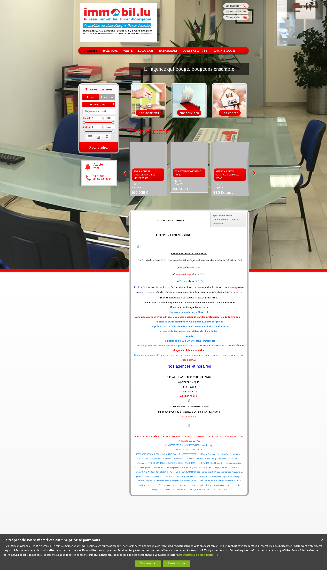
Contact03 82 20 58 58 (102, 177)
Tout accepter (148, 563)
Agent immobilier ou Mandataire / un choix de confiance (225, 219)
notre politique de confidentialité (197, 554)
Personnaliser (176, 563)
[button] (90, 97)
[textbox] (98, 111)
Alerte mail (98, 166)
